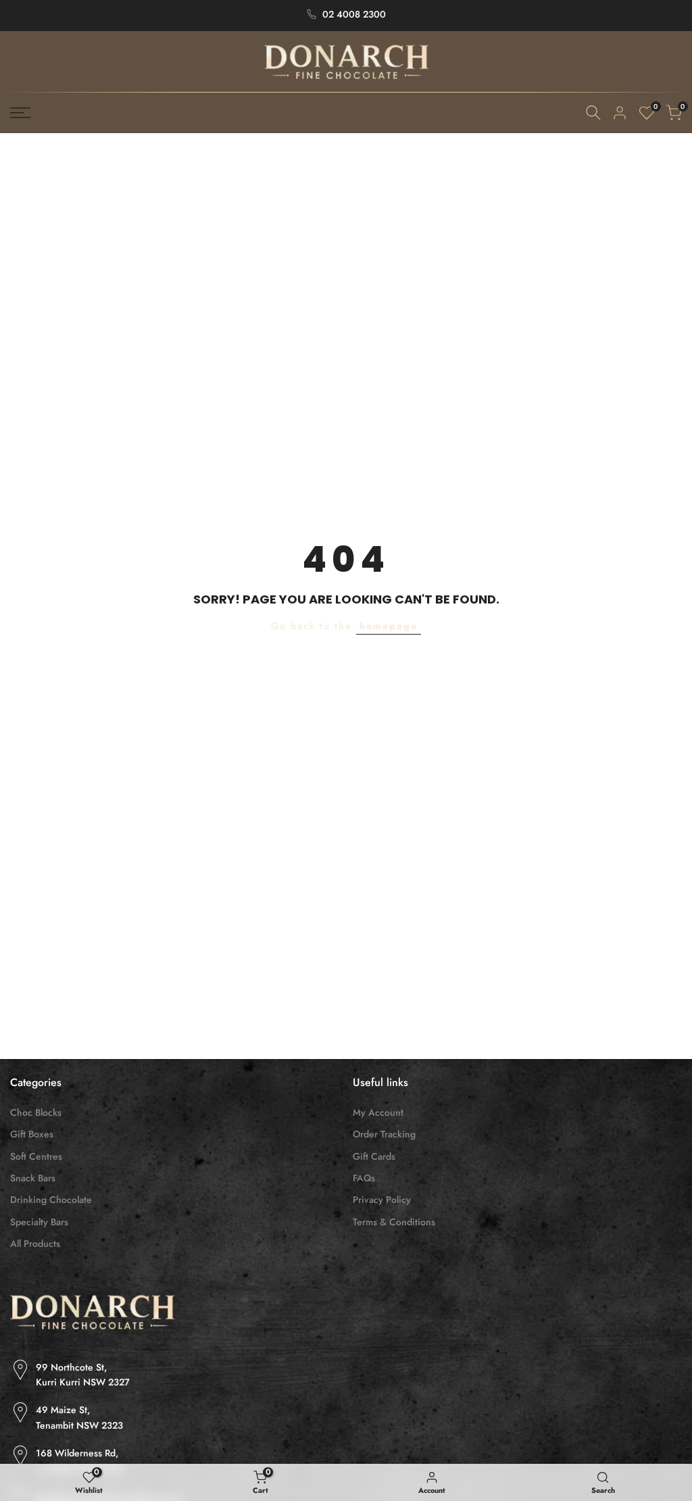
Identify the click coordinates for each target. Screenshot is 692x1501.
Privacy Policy (382, 1199)
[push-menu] (20, 112)
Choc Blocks (35, 1112)
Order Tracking (384, 1134)
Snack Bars (32, 1178)
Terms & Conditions (394, 1222)
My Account (378, 1112)
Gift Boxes (31, 1134)
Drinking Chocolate (51, 1199)
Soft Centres (36, 1156)
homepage (389, 626)
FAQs (364, 1178)
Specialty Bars (39, 1222)
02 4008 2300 (354, 14)
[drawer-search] (593, 112)
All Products (35, 1243)
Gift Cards (374, 1156)
